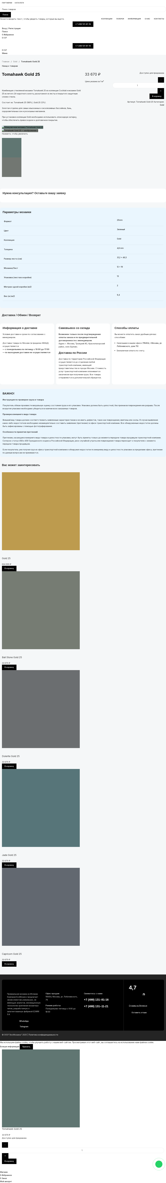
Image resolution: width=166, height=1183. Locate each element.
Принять (26, 1047)
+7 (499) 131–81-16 (96, 999)
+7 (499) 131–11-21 (96, 1006)
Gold (162, 105)
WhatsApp (24, 1021)
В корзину (156, 96)
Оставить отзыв (139, 1012)
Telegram (24, 1026)
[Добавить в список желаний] (78, 83)
